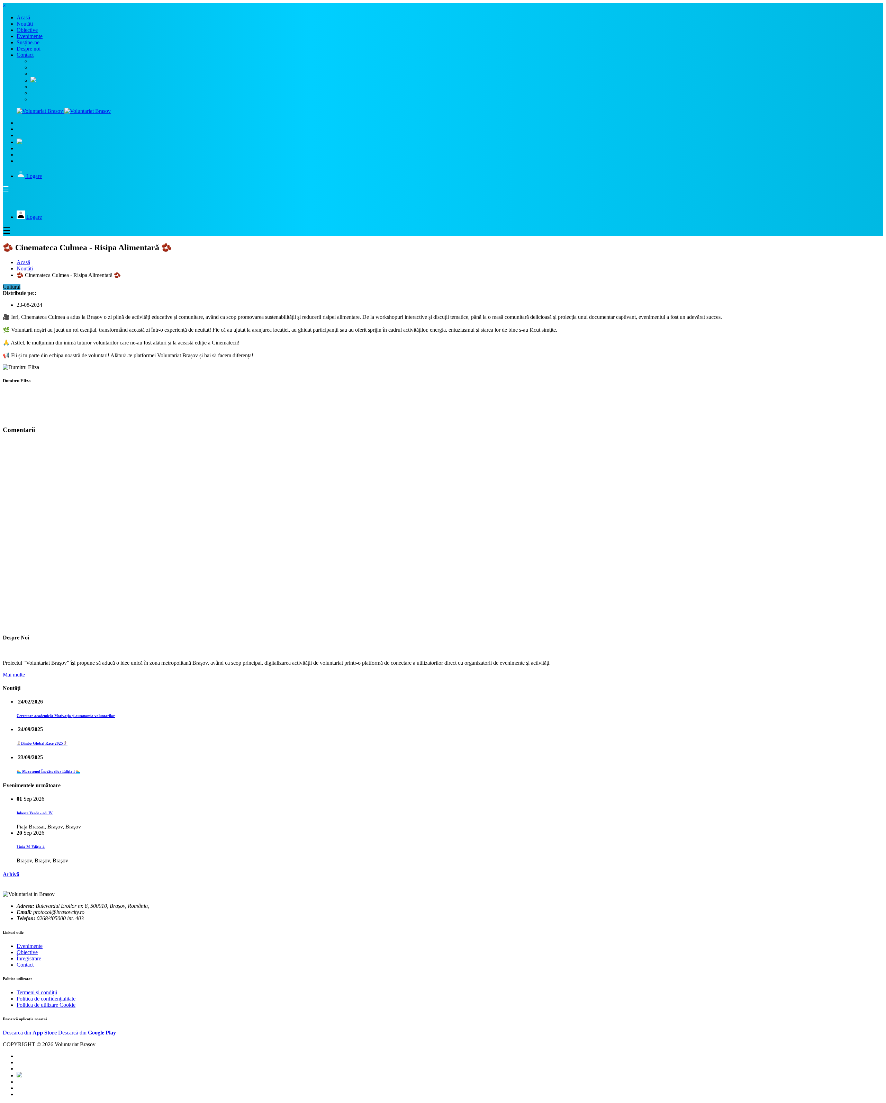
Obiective (27, 952)
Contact (25, 965)
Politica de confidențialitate (46, 999)
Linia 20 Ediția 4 (31, 847)
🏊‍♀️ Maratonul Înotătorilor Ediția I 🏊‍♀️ (48, 771)
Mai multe (14, 675)
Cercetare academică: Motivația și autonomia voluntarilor (66, 716)
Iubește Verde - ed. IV (35, 813)
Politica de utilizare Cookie (46, 1005)
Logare (34, 176)
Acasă (23, 262)
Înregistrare (29, 958)
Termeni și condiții (37, 992)
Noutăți (25, 268)
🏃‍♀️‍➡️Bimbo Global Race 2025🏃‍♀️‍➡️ (42, 743)
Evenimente (30, 946)
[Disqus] (443, 532)
